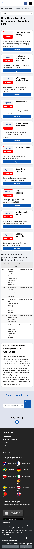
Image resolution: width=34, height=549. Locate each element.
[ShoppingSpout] (8, 3)
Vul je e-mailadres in (27, 403)
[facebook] (17, 422)
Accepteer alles (26, 547)
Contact (5, 449)
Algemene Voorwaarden (10, 439)
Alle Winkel (9, 9)
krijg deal (17, 49)
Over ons (5, 442)
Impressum (6, 452)
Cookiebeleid (5, 534)
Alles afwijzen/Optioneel (11, 547)
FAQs (4, 446)
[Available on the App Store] (13, 513)
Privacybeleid (7, 436)
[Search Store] (25, 3)
